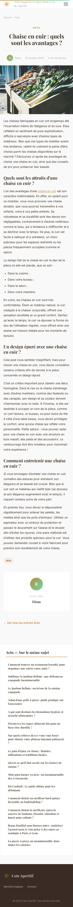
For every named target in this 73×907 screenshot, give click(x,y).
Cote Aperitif (22, 875)
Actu (17, 17)
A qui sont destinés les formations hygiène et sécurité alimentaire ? (35, 713)
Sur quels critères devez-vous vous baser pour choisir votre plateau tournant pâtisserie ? (36, 739)
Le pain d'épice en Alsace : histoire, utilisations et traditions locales (29, 753)
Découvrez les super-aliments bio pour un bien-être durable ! (34, 725)
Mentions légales (13, 886)
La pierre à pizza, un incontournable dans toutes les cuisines (33, 843)
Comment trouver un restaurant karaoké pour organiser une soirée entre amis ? (36, 666)
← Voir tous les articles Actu (22, 622)
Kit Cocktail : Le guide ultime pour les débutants (31, 788)
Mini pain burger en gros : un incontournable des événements (36, 776)
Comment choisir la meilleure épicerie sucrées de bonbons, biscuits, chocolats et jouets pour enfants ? (33, 813)
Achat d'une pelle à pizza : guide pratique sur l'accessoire (36, 701)
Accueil (8, 17)
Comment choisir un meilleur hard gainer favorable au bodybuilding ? (34, 800)
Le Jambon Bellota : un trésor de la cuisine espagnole (34, 690)
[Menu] (65, 4)
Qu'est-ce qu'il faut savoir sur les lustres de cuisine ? (35, 764)
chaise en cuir (47, 191)
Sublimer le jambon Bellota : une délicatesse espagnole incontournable (35, 678)
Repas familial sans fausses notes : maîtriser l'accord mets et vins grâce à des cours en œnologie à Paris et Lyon (35, 829)
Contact (31, 886)
